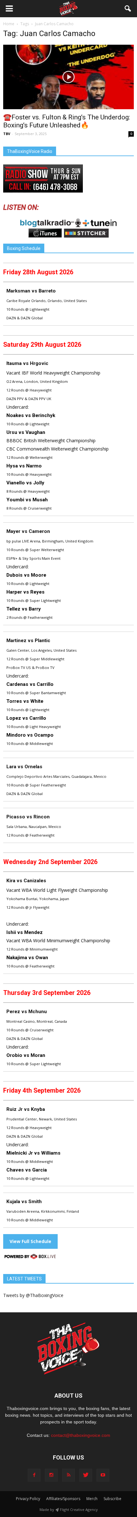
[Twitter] (85, 1475)
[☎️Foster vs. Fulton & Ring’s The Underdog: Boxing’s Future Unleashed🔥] (68, 77)
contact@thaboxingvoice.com (80, 1435)
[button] (128, 8)
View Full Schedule (30, 1241)
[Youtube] (103, 1475)
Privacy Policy (28, 1498)
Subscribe (112, 1498)
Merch (91, 1498)
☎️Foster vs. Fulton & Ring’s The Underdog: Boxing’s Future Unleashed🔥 (66, 121)
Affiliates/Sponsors (63, 1498)
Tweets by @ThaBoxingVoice (33, 1295)
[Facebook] (34, 1475)
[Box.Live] (30, 1258)
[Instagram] (51, 1475)
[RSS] (68, 1475)
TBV (6, 133)
